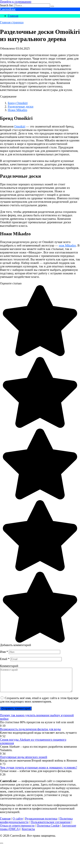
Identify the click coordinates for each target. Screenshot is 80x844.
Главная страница (11, 22)
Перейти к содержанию (15, 1)
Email (5, 659)
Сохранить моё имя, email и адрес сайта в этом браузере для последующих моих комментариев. (39, 699)
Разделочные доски (20, 106)
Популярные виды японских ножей (23, 757)
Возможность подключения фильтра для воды (30, 729)
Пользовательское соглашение (51, 822)
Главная (13, 15)
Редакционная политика (41, 818)
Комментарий (9, 666)
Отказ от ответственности (17, 825)
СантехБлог (8, 9)
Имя (4, 651)
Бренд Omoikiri (18, 103)
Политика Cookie (48, 825)
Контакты (28, 829)
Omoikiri (19, 126)
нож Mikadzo (67, 245)
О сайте (18, 818)
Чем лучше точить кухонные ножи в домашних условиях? (38, 767)
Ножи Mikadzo (17, 110)
